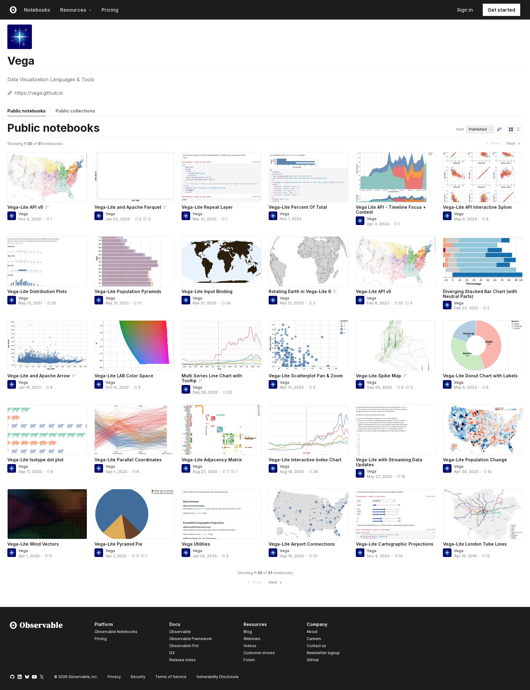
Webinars (252, 638)
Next (511, 143)
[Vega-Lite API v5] (396, 261)
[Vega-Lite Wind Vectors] (47, 514)
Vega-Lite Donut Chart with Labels (480, 375)
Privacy (114, 676)
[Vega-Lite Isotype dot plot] (47, 430)
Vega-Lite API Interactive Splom (477, 207)
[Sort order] (499, 129)
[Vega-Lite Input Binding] (221, 261)
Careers (314, 638)
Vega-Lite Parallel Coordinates (128, 459)
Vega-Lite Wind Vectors (33, 544)
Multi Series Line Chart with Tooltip (212, 378)
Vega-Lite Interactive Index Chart (305, 459)
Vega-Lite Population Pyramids (127, 291)
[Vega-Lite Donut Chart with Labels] (483, 345)
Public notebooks (26, 110)
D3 (172, 652)
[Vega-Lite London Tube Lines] (483, 514)
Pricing (110, 10)
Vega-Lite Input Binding (207, 291)
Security (138, 676)
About (312, 631)
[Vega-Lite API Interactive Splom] (483, 177)
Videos (250, 645)
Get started (501, 10)
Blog (248, 631)
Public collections (75, 110)
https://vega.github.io (38, 93)
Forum (249, 660)
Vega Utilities (196, 544)
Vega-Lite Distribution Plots (37, 291)
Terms (170, 676)
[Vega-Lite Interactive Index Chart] (308, 430)
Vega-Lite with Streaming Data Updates (389, 462)
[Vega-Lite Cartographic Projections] (396, 514)
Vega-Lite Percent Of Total (298, 207)
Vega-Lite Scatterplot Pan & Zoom (306, 375)
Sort (460, 129)
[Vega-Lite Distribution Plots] (47, 261)
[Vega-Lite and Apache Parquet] (134, 177)
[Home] (36, 643)
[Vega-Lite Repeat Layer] (221, 177)
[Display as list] (518, 129)
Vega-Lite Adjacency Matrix (212, 459)
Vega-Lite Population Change (475, 459)
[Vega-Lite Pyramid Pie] (134, 514)
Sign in (465, 10)
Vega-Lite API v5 (373, 291)
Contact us (316, 646)
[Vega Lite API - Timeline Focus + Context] (396, 177)
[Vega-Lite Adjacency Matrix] (221, 430)
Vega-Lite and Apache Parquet (127, 207)
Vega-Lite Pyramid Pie (118, 544)
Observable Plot (184, 645)
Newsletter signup (323, 653)
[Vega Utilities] (221, 514)
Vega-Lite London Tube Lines (475, 544)
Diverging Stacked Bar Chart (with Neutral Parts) (480, 294)
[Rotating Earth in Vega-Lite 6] (308, 261)
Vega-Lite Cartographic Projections (394, 544)
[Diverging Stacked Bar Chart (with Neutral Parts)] (483, 261)
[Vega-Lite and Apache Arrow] (47, 345)
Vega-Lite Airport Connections (302, 544)
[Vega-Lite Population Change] (483, 430)
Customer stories (259, 652)
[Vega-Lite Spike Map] (396, 345)
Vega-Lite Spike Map (378, 375)
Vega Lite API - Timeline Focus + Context (391, 209)
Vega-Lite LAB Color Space (123, 375)
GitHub (313, 660)
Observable (180, 631)
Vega (23, 214)
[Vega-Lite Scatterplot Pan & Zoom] (308, 345)
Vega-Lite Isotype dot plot (35, 459)
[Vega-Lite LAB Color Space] (134, 345)
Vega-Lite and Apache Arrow (38, 375)
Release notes (182, 660)
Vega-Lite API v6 (25, 207)
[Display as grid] (511, 129)
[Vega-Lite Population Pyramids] (134, 261)
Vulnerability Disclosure (217, 676)
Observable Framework (190, 638)
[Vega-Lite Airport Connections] (308, 514)
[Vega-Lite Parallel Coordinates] (134, 430)
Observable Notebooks (115, 631)
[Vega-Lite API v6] (47, 177)
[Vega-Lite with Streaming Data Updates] (396, 430)
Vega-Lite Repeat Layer (207, 207)
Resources (73, 10)
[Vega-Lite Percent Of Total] (308, 177)
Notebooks (37, 10)
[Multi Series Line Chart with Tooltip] (221, 345)
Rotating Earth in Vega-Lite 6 (300, 291)
